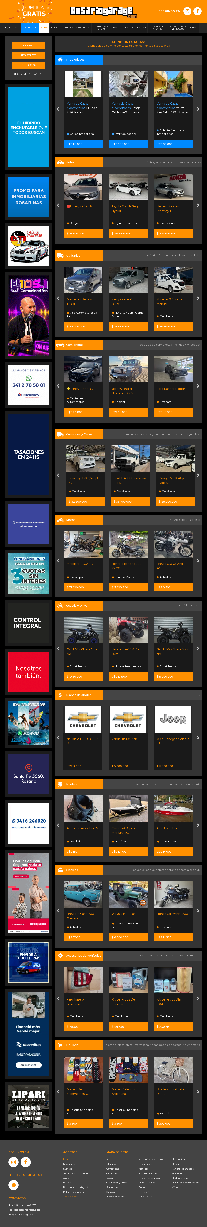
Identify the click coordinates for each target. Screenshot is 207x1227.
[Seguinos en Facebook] (197, 11)
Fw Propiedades (80, 133)
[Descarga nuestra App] (13, 1185)
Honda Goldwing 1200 (127, 914)
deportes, (175, 1044)
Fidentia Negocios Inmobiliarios (125, 132)
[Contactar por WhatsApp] (28, 196)
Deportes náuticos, (166, 784)
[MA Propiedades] (28, 672)
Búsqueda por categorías (76, 1187)
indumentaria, (191, 1044)
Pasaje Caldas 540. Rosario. (81, 108)
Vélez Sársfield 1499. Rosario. (128, 108)
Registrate (28, 55)
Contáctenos (70, 1196)
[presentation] (58, 109)
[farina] (28, 454)
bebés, (164, 1044)
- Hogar (176, 1164)
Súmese (67, 1168)
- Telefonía (144, 1192)
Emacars (120, 401)
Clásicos (110, 1192)
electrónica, (125, 1044)
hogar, (154, 1044)
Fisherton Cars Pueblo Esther (82, 314)
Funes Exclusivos (170, 927)
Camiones (111, 1173)
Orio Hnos (121, 316)
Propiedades (145, 1164)
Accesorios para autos (117, 1196)
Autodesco (76, 577)
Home (66, 1159)
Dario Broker (85, 841)
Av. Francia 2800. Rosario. (172, 108)
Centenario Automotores (166, 221)
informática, (142, 1044)
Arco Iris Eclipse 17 (87, 828)
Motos (109, 1178)
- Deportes (177, 1173)
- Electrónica (145, 1196)
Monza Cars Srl (124, 223)
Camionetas (112, 1168)
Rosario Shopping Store (80, 1111)
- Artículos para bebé (183, 1168)
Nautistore (128, 841)
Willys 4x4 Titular (78, 914)
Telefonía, (110, 1044)
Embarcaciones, (143, 784)
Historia (67, 1182)
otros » (196, 1048)
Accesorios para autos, (153, 955)
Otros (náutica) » (190, 784)
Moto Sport (167, 577)
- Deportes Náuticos (149, 1178)
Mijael (163, 491)
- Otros (175, 1187)
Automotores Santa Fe (81, 925)
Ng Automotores (80, 223)
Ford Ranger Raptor (126, 389)
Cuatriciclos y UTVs (116, 1182)
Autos (109, 1159)
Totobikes (121, 1113)
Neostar (74, 401)
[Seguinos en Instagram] (187, 11)
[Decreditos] (28, 1033)
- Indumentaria (180, 1178)
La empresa (69, 1164)
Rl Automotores (169, 316)
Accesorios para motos (184, 955)
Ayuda (66, 1178)
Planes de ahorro (115, 1187)
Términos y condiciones (76, 1173)
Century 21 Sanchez (172, 133)
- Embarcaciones (148, 1173)
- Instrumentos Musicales (185, 1182)
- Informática (179, 1159)
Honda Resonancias (127, 577)
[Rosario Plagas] (28, 622)
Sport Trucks (77, 666)
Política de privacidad (74, 1192)
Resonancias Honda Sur (171, 664)
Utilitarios (111, 1164)
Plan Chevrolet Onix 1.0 (173, 739)
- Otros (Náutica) (147, 1182)
